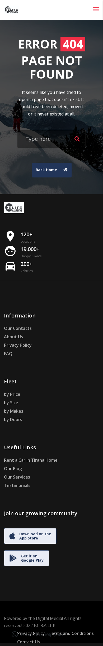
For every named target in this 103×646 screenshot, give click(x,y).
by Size (11, 403)
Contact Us (28, 642)
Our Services (17, 477)
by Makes (13, 411)
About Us (13, 337)
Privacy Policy (18, 345)
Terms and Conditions (71, 633)
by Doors (13, 419)
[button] (37, 634)
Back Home (47, 169)
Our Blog (13, 468)
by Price (12, 394)
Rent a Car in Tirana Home (31, 460)
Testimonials (17, 485)
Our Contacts (18, 328)
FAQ (8, 353)
